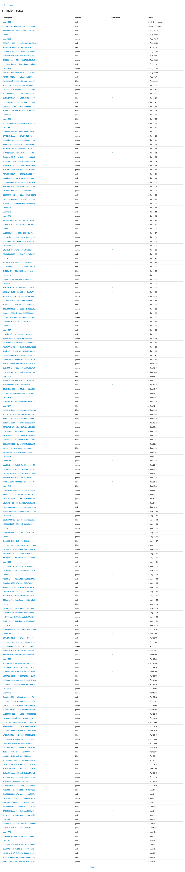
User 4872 (7, 212)
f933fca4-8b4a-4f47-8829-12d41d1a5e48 (18, 482)
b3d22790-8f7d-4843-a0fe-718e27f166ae (18, 385)
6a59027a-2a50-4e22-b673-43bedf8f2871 (19, 165)
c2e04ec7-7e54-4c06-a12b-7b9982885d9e (19, 26)
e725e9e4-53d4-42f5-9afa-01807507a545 (19, 735)
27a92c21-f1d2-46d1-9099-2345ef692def (18, 587)
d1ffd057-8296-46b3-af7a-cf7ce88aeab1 (18, 591)
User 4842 (7, 486)
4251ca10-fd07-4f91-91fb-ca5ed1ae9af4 (18, 296)
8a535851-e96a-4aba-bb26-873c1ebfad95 (19, 498)
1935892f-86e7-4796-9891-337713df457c (19, 30)
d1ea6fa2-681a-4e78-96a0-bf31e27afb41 (18, 250)
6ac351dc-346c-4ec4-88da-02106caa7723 (19, 262)
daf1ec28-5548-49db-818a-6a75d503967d (19, 570)
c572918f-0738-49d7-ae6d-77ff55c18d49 (18, 608)
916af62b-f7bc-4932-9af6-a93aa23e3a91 (18, 452)
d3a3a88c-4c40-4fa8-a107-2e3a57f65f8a (18, 739)
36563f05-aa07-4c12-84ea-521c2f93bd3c (19, 844)
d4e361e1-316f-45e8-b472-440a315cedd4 (19, 853)
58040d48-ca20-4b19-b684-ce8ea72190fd (19, 435)
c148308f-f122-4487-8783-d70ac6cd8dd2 (19, 836)
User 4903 (7, 34)
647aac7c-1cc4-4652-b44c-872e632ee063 (19, 190)
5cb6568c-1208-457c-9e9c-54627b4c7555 (19, 583)
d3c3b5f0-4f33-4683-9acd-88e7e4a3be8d (19, 503)
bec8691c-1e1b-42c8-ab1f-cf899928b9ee (18, 756)
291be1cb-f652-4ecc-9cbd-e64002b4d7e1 (19, 600)
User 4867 (7, 245)
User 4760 (7, 840)
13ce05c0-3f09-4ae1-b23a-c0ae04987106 (19, 110)
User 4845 (7, 456)
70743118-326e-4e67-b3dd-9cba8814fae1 (19, 77)
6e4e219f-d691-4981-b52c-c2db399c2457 (19, 650)
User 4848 (7, 397)
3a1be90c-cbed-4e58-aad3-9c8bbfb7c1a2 (19, 773)
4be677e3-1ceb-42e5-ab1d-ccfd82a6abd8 (19, 85)
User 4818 (7, 625)
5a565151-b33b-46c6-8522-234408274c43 (19, 410)
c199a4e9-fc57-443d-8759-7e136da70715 (19, 359)
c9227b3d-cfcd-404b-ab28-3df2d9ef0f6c (18, 743)
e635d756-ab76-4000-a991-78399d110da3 (19, 511)
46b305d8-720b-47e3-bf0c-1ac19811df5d (19, 768)
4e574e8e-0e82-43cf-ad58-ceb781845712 (19, 806)
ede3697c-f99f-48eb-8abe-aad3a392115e (19, 203)
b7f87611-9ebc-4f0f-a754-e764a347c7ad (18, 72)
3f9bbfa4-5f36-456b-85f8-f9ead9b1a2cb (18, 271)
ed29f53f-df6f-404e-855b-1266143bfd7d (18, 233)
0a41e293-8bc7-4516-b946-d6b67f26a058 (19, 98)
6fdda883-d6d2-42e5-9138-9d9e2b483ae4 (19, 541)
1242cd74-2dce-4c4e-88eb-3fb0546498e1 (19, 169)
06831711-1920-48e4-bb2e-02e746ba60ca (19, 43)
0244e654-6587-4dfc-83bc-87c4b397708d (19, 532)
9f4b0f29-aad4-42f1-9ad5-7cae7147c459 (18, 153)
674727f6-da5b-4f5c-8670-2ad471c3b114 (19, 401)
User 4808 (7, 659)
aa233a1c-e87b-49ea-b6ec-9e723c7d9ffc (19, 51)
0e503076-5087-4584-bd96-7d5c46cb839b (19, 473)
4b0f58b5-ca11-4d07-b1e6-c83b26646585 (19, 557)
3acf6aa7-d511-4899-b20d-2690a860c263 (19, 439)
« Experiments (7, 5)
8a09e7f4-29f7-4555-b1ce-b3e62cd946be (19, 747)
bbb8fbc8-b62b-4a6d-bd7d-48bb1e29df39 (19, 465)
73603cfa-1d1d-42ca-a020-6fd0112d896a (19, 579)
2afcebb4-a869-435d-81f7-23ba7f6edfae (18, 144)
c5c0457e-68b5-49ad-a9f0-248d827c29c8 (19, 764)
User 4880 (7, 127)
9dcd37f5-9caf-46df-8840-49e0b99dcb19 (18, 849)
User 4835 (7, 528)
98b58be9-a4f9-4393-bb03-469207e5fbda (19, 123)
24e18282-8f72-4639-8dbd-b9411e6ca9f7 (19, 81)
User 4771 (7, 832)
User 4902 (7, 39)
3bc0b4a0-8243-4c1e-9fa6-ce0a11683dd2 (19, 157)
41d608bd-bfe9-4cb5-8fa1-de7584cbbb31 (19, 655)
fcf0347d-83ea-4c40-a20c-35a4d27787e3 (19, 861)
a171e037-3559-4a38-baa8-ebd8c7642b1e (19, 798)
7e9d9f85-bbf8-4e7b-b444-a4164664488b (19, 790)
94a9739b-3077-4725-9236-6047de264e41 (19, 507)
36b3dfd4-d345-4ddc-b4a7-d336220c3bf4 (19, 64)
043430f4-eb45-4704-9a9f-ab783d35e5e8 (19, 60)
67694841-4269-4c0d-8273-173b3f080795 (19, 186)
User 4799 (7, 693)
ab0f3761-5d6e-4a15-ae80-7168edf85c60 (19, 857)
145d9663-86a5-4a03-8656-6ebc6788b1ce (19, 309)
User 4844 (7, 460)
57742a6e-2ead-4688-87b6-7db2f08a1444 (19, 136)
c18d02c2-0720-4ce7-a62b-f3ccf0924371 (18, 279)
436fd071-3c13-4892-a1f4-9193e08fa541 (18, 596)
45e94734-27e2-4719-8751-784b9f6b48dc (19, 553)
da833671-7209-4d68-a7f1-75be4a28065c (19, 642)
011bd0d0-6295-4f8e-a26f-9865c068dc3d (19, 444)
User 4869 (7, 228)
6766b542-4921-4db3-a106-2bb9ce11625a (19, 726)
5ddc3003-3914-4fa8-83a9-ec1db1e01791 (19, 697)
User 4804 (7, 688)
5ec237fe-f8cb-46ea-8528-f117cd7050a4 (18, 380)
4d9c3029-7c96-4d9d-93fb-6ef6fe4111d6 (18, 663)
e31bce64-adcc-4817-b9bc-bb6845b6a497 (19, 431)
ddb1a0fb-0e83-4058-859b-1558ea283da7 (19, 477)
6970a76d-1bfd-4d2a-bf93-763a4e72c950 (19, 427)
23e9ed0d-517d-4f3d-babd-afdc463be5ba (19, 520)
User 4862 (7, 283)
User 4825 (7, 604)
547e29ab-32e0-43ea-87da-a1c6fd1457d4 (19, 638)
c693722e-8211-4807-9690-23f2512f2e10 (19, 676)
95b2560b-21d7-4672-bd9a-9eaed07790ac (19, 760)
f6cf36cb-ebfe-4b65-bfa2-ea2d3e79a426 (18, 617)
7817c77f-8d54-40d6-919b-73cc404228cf (18, 494)
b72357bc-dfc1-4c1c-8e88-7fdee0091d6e (18, 106)
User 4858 (7, 326)
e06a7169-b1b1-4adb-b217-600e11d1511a (19, 709)
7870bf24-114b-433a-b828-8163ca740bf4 (19, 161)
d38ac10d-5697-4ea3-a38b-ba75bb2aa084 (19, 722)
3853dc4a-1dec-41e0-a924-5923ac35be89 (19, 730)
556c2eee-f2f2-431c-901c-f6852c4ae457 (18, 241)
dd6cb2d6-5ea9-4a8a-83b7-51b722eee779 (19, 237)
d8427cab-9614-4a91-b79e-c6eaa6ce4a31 (19, 423)
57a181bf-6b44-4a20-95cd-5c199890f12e (19, 355)
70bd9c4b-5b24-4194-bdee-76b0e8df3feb (19, 414)
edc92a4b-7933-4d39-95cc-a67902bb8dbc (19, 823)
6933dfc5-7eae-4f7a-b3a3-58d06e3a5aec (19, 701)
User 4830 (7, 562)
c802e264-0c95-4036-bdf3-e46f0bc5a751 (19, 292)
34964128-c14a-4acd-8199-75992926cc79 (19, 338)
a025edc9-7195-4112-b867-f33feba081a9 (19, 102)
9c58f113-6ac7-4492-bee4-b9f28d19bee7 (19, 621)
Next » (92, 867)
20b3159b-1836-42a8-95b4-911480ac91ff (19, 389)
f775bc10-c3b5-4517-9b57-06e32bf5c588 (19, 317)
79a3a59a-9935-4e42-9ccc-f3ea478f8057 (19, 254)
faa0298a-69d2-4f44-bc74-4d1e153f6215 (18, 131)
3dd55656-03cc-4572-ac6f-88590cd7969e (19, 794)
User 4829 (7, 574)
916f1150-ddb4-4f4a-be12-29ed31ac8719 (19, 199)
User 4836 (7, 515)
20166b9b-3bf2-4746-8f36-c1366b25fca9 (18, 56)
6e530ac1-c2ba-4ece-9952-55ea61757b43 (19, 680)
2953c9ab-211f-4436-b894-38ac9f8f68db (18, 612)
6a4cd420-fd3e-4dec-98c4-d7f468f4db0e (18, 334)
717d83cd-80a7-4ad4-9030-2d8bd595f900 (19, 174)
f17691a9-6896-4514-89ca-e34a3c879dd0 (19, 671)
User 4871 (7, 216)
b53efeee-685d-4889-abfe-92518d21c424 (19, 182)
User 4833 (7, 536)
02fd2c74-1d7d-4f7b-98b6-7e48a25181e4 (19, 705)
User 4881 (7, 119)
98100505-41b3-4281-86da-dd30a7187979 (19, 195)
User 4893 (7, 68)
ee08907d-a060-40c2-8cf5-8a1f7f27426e (18, 220)
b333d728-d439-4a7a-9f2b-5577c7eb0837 (19, 93)
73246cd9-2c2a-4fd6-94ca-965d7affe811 (18, 342)
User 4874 (7, 207)
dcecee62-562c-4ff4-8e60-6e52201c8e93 (19, 313)
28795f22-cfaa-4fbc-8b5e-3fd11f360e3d (18, 47)
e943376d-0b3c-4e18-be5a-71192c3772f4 (19, 785)
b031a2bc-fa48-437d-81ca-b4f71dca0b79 (19, 684)
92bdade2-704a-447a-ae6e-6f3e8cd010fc (19, 140)
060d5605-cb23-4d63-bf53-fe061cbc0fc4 (18, 667)
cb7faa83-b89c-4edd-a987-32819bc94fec (18, 393)
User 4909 (7, 22)
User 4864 (7, 275)
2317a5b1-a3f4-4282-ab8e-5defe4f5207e (18, 827)
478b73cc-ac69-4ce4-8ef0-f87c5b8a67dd (18, 802)
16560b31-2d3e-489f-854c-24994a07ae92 (19, 777)
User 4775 (7, 819)
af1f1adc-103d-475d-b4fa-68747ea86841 (18, 287)
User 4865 (7, 258)
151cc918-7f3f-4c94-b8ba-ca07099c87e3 (18, 752)
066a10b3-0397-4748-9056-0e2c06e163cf (19, 266)
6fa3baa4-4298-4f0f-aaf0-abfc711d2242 (18, 148)
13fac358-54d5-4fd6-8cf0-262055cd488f (18, 304)
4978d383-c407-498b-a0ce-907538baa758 (19, 629)
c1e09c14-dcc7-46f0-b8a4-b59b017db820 (19, 469)
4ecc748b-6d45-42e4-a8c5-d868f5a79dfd (19, 815)
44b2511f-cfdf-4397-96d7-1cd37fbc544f (18, 448)
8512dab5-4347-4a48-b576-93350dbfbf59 (19, 490)
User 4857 (7, 330)
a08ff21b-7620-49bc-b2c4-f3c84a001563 (18, 224)
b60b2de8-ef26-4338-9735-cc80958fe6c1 (19, 646)
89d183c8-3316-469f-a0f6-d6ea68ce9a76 (19, 549)
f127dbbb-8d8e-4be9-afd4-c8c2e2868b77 (19, 300)
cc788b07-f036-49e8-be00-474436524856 (19, 89)
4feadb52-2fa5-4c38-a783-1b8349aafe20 (18, 178)
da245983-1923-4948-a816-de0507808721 (19, 714)
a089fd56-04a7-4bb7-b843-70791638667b (19, 321)
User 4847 (7, 406)
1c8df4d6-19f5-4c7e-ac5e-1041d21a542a (19, 351)
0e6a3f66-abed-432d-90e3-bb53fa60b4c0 (19, 368)
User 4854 (7, 376)
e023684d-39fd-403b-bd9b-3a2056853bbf (19, 524)
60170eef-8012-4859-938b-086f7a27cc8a (19, 372)
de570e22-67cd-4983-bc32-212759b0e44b (19, 545)
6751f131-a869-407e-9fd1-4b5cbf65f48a (18, 418)
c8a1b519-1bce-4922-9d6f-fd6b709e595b (19, 363)
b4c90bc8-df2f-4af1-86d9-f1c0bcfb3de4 (18, 718)
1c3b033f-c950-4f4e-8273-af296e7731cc (18, 781)
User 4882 (7, 115)
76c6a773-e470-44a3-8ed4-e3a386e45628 (19, 347)
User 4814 (7, 633)
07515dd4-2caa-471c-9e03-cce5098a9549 (19, 811)
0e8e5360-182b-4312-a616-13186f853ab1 (19, 566)
